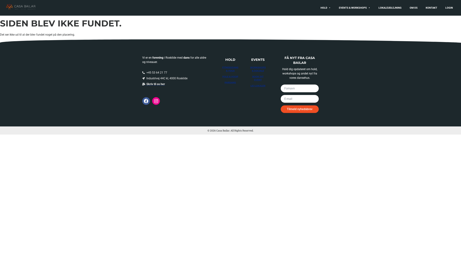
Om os (414, 7)
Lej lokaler (257, 85)
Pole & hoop (230, 76)
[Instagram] (156, 101)
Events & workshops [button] (353, 7)
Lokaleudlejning (390, 7)
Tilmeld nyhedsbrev (299, 109)
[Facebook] (146, 101)
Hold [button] (324, 7)
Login (449, 7)
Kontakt (431, 7)
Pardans (230, 82)
